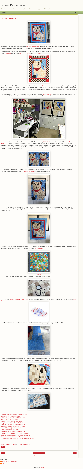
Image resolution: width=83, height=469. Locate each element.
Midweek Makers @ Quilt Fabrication (11, 428)
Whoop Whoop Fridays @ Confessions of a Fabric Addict (17, 438)
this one (44, 209)
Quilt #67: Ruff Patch (8, 18)
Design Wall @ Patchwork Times (10, 416)
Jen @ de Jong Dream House (9, 461)
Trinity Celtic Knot (48, 142)
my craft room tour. (47, 94)
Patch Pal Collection (25, 53)
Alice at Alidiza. (38, 248)
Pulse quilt (40, 86)
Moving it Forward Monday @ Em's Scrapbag (14, 431)
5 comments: (26, 444)
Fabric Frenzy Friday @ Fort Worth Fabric (13, 417)
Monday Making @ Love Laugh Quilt (11, 429)
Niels (3, 463)
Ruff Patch (8, 53)
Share (3, 446)
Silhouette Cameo (29, 171)
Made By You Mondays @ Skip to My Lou (13, 424)
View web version (38, 456)
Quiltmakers (37, 53)
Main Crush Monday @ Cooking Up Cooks (13, 426)
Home (39, 452)
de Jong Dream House (13, 5)
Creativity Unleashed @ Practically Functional (14, 414)
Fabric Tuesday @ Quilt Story (9, 419)
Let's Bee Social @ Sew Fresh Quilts (11, 421)
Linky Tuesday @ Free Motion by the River (13, 423)
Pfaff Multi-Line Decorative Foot (18, 299)
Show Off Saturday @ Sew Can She (11, 437)
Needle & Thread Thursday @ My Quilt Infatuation (15, 433)
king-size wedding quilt (32, 46)
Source (39, 274)
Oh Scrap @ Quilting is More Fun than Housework (15, 435)
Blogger (42, 467)
